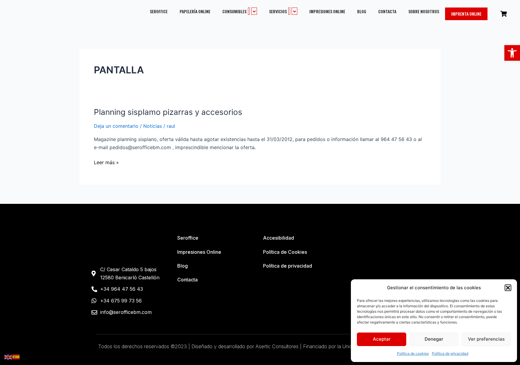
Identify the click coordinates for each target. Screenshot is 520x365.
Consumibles (234, 11)
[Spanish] (16, 357)
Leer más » (106, 161)
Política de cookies (413, 353)
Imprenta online (466, 14)
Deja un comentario (116, 126)
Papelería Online (195, 11)
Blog (361, 11)
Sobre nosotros (423, 11)
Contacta (387, 11)
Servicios (278, 11)
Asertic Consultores (277, 346)
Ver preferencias (486, 339)
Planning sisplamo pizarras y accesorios (168, 112)
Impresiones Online (327, 11)
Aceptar (382, 339)
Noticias (152, 126)
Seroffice (159, 11)
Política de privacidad (450, 353)
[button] (512, 53)
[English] (8, 357)
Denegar (434, 339)
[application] (249, 11)
